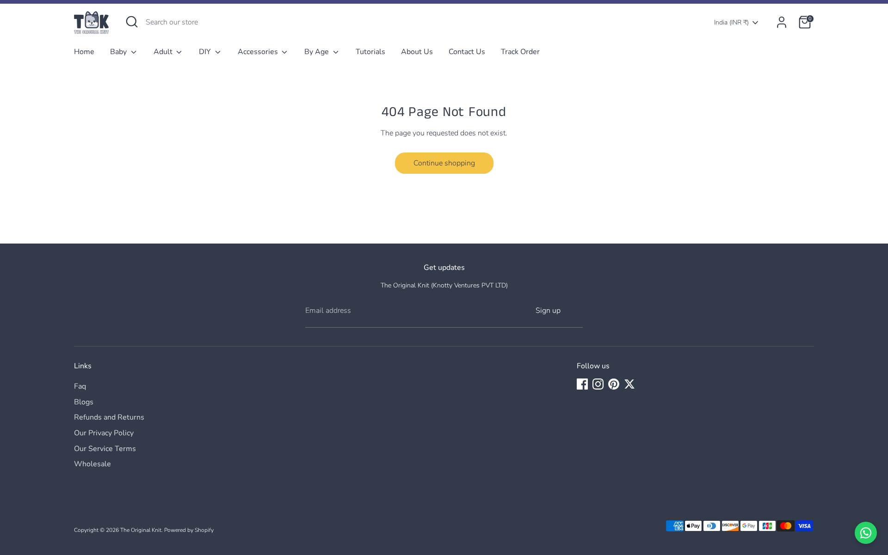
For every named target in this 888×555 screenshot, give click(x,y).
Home (84, 52)
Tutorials (370, 52)
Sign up (548, 310)
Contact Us (467, 52)
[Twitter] (629, 384)
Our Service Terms (105, 449)
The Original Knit (140, 530)
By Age (317, 52)
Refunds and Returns (109, 417)
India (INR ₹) (731, 22)
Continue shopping (444, 163)
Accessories (259, 52)
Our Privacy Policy (104, 433)
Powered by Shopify (189, 530)
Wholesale (92, 464)
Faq (80, 386)
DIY (206, 52)
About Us (417, 52)
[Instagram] (598, 384)
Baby (119, 52)
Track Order (520, 52)
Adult (164, 52)
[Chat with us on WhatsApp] (866, 533)
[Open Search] (132, 21)
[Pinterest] (613, 384)
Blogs (83, 402)
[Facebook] (582, 384)
